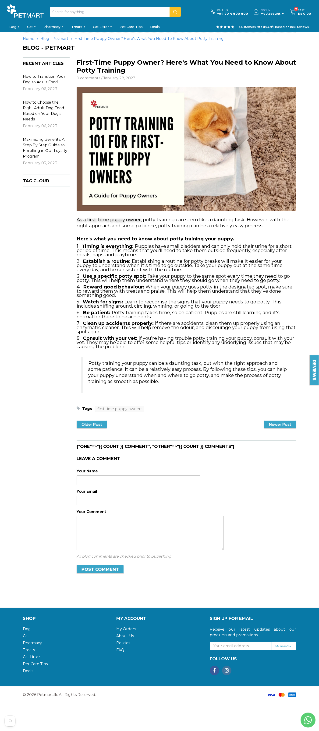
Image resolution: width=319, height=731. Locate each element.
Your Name (87, 471)
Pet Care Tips (131, 27)
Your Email (87, 491)
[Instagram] (226, 670)
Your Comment (91, 512)
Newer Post (280, 424)
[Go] (175, 12)
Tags (87, 409)
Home (28, 38)
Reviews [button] (314, 370)
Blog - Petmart (54, 38)
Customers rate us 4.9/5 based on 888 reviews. (274, 27)
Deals (155, 27)
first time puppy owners (119, 409)
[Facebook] (214, 670)
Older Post (92, 424)
